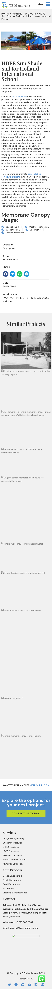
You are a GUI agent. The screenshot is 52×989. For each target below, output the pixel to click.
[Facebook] (16, 984)
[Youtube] (29, 984)
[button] (6, 41)
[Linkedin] (36, 984)
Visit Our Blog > (39, 785)
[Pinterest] (22, 984)
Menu (41, 4)
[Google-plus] (42, 984)
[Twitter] (9, 984)
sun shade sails (19, 96)
